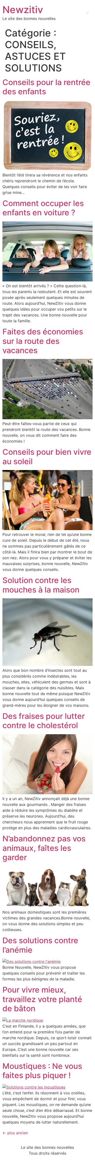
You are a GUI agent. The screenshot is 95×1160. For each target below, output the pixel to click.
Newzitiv (22, 10)
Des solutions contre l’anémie (40, 945)
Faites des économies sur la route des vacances (42, 341)
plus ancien (15, 1132)
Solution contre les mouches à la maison (40, 585)
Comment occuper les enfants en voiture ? (43, 208)
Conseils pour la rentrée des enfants (46, 87)
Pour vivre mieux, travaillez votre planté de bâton (42, 999)
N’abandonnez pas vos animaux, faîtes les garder (44, 848)
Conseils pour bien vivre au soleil (46, 456)
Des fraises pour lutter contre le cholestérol (43, 720)
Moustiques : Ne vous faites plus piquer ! (42, 1070)
